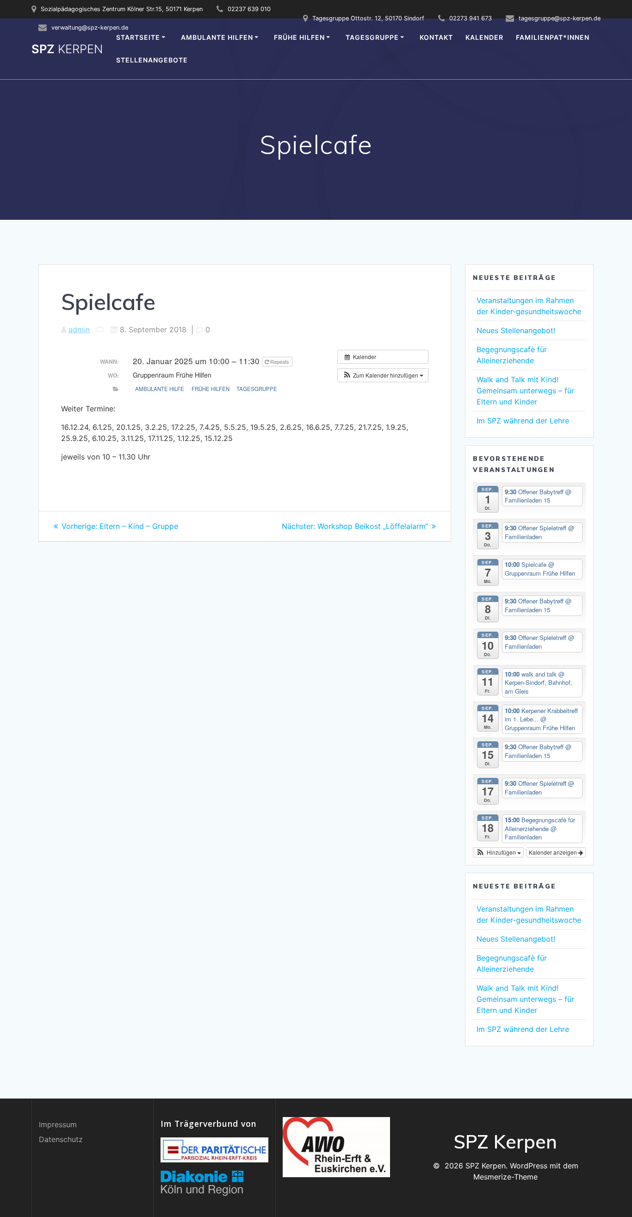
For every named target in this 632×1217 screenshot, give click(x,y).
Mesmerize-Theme (505, 1176)
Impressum (58, 1124)
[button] (383, 375)
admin (79, 329)
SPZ (67, 49)
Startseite (138, 37)
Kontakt (436, 37)
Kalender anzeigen (553, 852)
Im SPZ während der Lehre (523, 420)
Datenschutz (61, 1139)
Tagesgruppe (372, 37)
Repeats (280, 361)
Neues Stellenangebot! (516, 330)
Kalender (484, 37)
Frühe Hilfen (299, 37)
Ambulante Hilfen (217, 37)
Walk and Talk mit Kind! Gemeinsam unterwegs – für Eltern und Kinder (525, 390)
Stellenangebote (152, 60)
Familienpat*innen (552, 37)
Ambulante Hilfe (159, 388)
